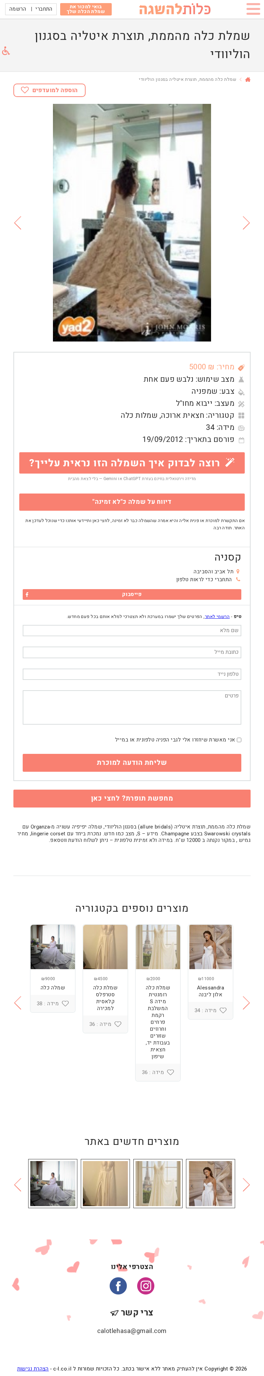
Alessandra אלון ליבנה (210, 991)
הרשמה (17, 9)
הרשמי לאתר (217, 616)
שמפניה (204, 391)
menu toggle (253, 10)
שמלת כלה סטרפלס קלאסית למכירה (105, 998)
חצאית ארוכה (182, 415)
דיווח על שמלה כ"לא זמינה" (132, 502)
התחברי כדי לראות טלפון (204, 579)
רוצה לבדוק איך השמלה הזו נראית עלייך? (126, 463)
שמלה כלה (53, 988)
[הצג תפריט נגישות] (6, 50)
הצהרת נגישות (33, 1369)
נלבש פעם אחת (169, 379)
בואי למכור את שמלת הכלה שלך (86, 9)
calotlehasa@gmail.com (131, 1331)
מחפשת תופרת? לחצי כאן (132, 798)
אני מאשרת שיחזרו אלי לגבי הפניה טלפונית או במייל (175, 740)
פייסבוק (132, 594)
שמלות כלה (139, 415)
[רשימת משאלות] (223, 1010)
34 (210, 427)
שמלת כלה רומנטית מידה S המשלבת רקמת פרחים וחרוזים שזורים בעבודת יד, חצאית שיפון (158, 1022)
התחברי (44, 9)
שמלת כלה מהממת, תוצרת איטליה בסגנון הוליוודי (187, 79)
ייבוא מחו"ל (194, 403)
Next (247, 223)
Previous (17, 223)
